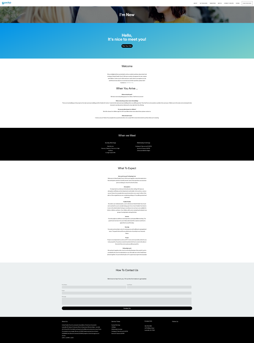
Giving (238, 3)
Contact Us (127, 308)
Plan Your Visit (247, 3)
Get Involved (204, 3)
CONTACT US (129, 82)
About (196, 3)
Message (64, 296)
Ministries (213, 3)
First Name (64, 284)
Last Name (129, 284)
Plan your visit (127, 46)
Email (63, 290)
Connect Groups (229, 3)
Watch (220, 3)
